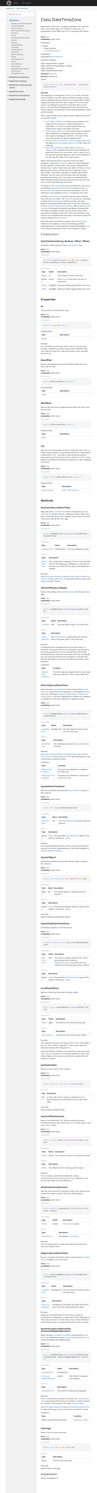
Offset (13, 57)
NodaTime (10, 8)
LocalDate (15, 47)
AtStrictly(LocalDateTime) (55, 121)
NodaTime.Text (16, 91)
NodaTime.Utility (17, 99)
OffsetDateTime (17, 59)
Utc (68, 193)
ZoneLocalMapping (45, 1305)
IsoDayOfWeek (17, 45)
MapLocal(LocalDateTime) (56, 148)
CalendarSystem (17, 26)
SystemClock (16, 71)
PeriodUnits (15, 66)
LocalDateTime (17, 49)
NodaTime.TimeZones (19, 95)
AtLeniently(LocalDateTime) (56, 131)
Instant (14, 40)
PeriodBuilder (16, 64)
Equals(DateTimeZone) (63, 962)
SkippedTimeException (20, 68)
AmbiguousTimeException (21, 23)
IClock (13, 35)
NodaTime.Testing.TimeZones (20, 86)
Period (13, 61)
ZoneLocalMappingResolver (66, 143)
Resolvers (75, 1403)
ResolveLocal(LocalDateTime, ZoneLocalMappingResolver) (68, 140)
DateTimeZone (22, 8)
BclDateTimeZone (53, 51)
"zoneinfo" (64, 163)
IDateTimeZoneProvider (20, 38)
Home (16, 3)
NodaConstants (17, 54)
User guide (26, 3)
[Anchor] (38, 234)
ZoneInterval (47, 1236)
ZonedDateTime (17, 73)
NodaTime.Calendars (19, 77)
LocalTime (15, 52)
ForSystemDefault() (65, 206)
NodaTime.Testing (17, 81)
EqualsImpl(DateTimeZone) (51, 851)
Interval (14, 42)
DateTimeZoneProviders (20, 30)
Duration (14, 33)
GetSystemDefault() (72, 199)
